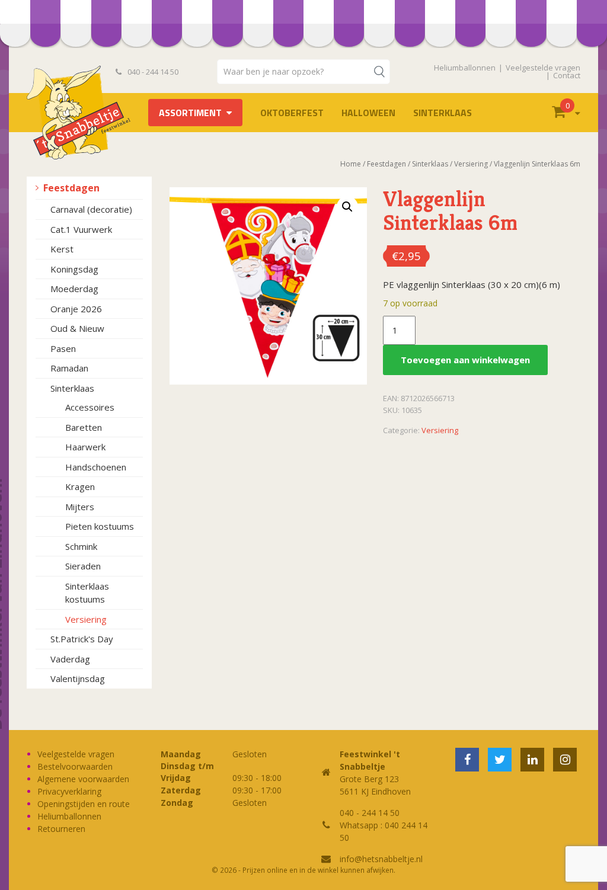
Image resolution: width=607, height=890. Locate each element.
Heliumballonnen (465, 67)
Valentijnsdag (77, 678)
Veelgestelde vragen (543, 67)
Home (350, 164)
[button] (347, 206)
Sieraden (83, 566)
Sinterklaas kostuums (87, 593)
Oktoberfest (292, 112)
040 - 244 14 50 (152, 71)
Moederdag (74, 288)
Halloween (368, 112)
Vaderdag (70, 659)
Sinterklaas (442, 112)
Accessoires (89, 407)
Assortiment (190, 112)
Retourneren (61, 828)
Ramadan (69, 368)
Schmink (81, 546)
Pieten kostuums (99, 526)
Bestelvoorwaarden (75, 766)
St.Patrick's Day (81, 639)
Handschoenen (95, 467)
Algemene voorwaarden (83, 779)
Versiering (86, 619)
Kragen (80, 486)
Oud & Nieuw (77, 328)
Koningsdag (74, 269)
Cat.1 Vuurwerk (81, 229)
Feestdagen (71, 187)
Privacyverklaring (69, 791)
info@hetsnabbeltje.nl (381, 859)
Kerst (62, 249)
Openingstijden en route (83, 803)
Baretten (83, 427)
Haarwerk (85, 447)
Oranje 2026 (76, 309)
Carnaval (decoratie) (91, 209)
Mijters (79, 507)
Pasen (63, 348)
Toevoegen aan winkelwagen (465, 360)
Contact (566, 75)
